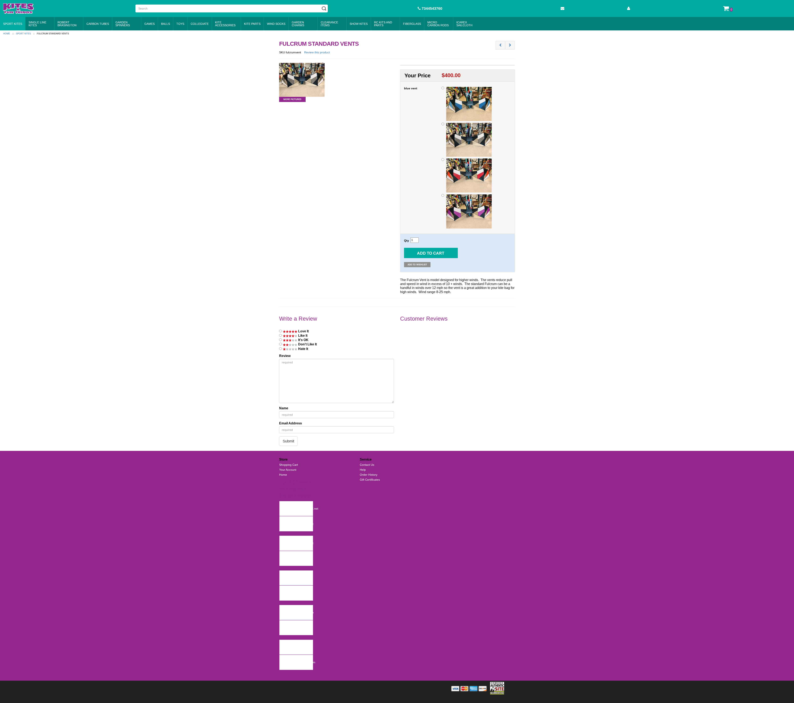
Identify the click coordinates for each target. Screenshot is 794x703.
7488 (284, 504)
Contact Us (367, 464)
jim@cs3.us (288, 593)
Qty (406, 240)
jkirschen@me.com (293, 558)
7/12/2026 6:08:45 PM (295, 547)
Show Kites (359, 23)
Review (285, 356)
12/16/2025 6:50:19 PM (296, 666)
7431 (284, 519)
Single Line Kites (37, 24)
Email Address (290, 423)
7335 (284, 573)
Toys (180, 23)
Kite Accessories (225, 24)
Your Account (287, 469)
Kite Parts (252, 23)
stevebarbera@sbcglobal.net (299, 508)
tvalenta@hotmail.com (295, 578)
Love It (303, 331)
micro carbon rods (438, 24)
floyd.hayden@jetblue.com (298, 662)
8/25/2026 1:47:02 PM (295, 512)
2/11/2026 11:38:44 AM (296, 616)
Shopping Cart (288, 464)
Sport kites (12, 23)
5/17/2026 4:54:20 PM (295, 582)
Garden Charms (298, 24)
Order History (368, 474)
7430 (284, 539)
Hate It (302, 349)
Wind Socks (276, 23)
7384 (284, 554)
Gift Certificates (370, 479)
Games (149, 23)
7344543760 (431, 8)
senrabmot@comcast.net (297, 524)
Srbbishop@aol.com (294, 627)
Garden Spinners (122, 24)
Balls (165, 23)
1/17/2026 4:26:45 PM (295, 632)
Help (363, 469)
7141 (284, 658)
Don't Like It (307, 344)
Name (283, 408)
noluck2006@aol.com (295, 647)
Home (283, 474)
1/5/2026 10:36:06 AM (295, 651)
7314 (284, 588)
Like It (302, 335)
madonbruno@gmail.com (297, 612)
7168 (284, 623)
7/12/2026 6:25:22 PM (295, 528)
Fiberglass (412, 23)
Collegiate (200, 23)
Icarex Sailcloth (464, 24)
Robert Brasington (67, 24)
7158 (284, 643)
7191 (284, 608)
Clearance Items (329, 24)
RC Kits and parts (383, 24)
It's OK (303, 340)
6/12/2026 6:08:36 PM (295, 562)
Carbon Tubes (97, 23)
